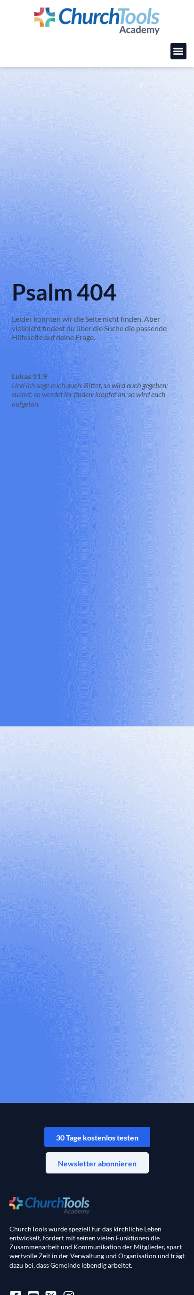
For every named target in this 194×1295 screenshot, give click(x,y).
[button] (178, 51)
